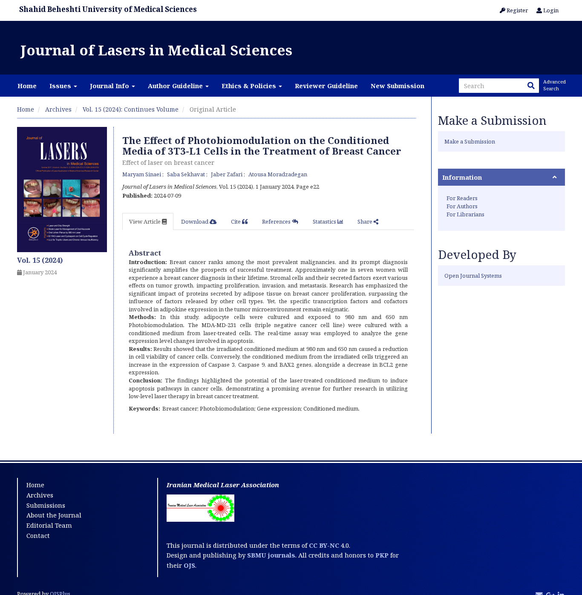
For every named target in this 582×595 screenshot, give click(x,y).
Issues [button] (61, 85)
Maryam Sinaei (142, 174)
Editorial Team (49, 525)
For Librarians (465, 214)
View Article (145, 221)
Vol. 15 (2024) (40, 260)
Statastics (325, 221)
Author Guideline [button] (176, 85)
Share (365, 221)
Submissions (45, 505)
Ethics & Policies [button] (250, 85)
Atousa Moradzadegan (277, 174)
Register (516, 10)
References (277, 221)
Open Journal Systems (473, 275)
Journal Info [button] (110, 85)
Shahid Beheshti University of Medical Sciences (108, 9)
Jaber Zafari (227, 174)
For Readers (462, 198)
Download (195, 221)
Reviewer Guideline (326, 85)
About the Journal (53, 515)
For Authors (462, 206)
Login (550, 10)
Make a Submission (469, 141)
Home (27, 85)
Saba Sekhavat (186, 174)
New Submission (397, 85)
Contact (38, 535)
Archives (58, 109)
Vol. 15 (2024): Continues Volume (131, 109)
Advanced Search (554, 85)
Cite (236, 221)
